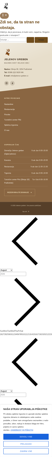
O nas (6, 130)
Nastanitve (8, 104)
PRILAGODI (26, 444)
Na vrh (25, 211)
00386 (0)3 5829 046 (15, 72)
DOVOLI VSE (26, 437)
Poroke (7, 115)
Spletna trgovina (11, 125)
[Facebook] (12, 83)
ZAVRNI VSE (26, 451)
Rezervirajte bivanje (18, 192)
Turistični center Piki (12, 120)
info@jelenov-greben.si (19, 76)
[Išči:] (17, 40)
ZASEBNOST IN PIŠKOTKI (22, 430)
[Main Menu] (4, 16)
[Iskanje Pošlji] (30, 40)
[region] (26, 431)
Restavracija (9, 109)
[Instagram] (6, 83)
